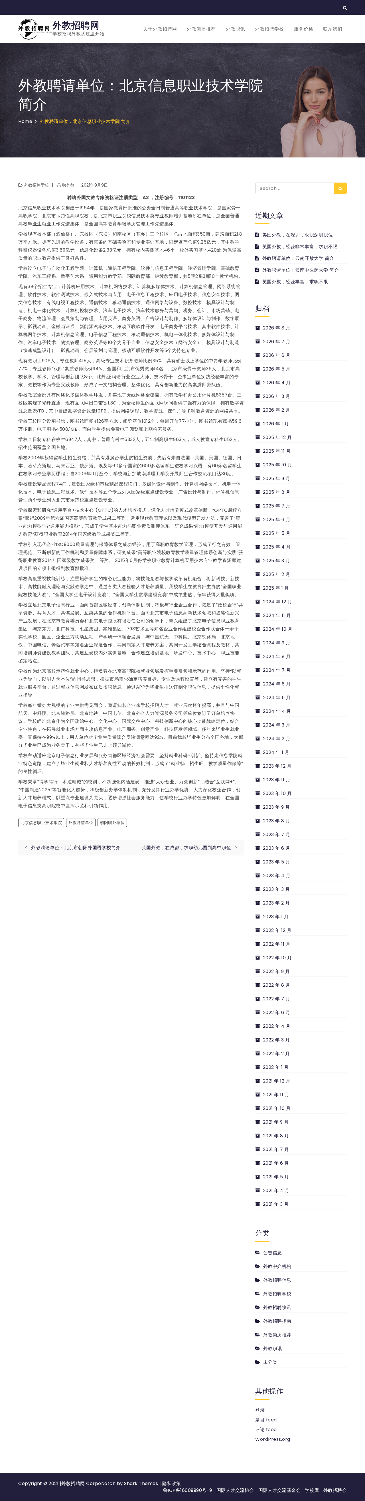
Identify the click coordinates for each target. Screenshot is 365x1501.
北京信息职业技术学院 (41, 823)
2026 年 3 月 (276, 396)
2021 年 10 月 (277, 1108)
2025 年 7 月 (277, 506)
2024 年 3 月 (277, 725)
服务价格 (303, 29)
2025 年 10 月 (277, 465)
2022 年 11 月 (276, 944)
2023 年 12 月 (277, 766)
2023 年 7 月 (276, 834)
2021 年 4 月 (276, 1190)
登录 (260, 1410)
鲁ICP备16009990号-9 (187, 1490)
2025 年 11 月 (277, 451)
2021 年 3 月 (276, 1204)
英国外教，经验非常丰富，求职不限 (300, 246)
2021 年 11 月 (276, 1094)
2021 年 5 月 (276, 1177)
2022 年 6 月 (276, 1012)
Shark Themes (141, 1483)
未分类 (270, 1362)
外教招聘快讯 (277, 1307)
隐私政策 (171, 1483)
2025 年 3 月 (276, 560)
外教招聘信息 (277, 1280)
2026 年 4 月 (277, 382)
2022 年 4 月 (277, 1026)
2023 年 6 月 (276, 848)
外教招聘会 (335, 1490)
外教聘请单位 (80, 823)
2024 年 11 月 (277, 615)
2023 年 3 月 (276, 889)
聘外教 (68, 185)
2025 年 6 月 (277, 519)
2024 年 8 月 (277, 656)
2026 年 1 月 (276, 423)
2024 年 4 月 (277, 711)
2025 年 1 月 (276, 588)
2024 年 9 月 (277, 643)
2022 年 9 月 (276, 971)
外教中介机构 (277, 1266)
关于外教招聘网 (160, 29)
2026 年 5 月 (277, 369)
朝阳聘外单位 (112, 823)
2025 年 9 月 (276, 478)
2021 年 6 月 (276, 1163)
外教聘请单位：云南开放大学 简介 (298, 258)
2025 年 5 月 (277, 533)
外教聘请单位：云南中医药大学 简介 (300, 270)
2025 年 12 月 (277, 437)
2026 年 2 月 (276, 410)
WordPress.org (272, 1439)
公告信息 (272, 1252)
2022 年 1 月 (276, 1067)
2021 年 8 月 (276, 1135)
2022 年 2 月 (276, 1053)
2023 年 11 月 (276, 779)
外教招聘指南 (277, 1321)
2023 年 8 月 (276, 821)
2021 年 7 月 (276, 1149)
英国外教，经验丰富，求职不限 (295, 281)
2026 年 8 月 (277, 328)
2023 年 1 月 (276, 916)
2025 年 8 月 (277, 492)
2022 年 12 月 (277, 930)
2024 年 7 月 (277, 670)
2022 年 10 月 (277, 957)
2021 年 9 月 (276, 1122)
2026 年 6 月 (277, 355)
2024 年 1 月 (276, 752)
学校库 (312, 1490)
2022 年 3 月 (276, 1040)
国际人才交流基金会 (279, 1490)
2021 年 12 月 (276, 1081)
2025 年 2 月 (276, 574)
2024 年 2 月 (277, 738)
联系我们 (332, 29)
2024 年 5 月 (277, 697)
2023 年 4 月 (277, 875)
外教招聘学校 (269, 29)
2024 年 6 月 (277, 684)
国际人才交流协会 (235, 1490)
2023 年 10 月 (277, 793)
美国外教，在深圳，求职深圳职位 (297, 235)
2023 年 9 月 (276, 807)
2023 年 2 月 (276, 903)
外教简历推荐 (201, 29)
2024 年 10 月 (277, 629)
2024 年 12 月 (277, 601)
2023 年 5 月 (276, 862)
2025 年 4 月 (277, 547)
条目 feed (266, 1420)
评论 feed (266, 1429)
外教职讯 (235, 29)
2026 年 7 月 (277, 341)
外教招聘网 (76, 25)
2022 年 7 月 (276, 999)
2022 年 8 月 (276, 985)
